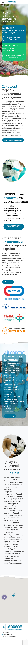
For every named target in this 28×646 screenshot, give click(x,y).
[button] (14, 596)
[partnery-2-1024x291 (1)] (14, 330)
